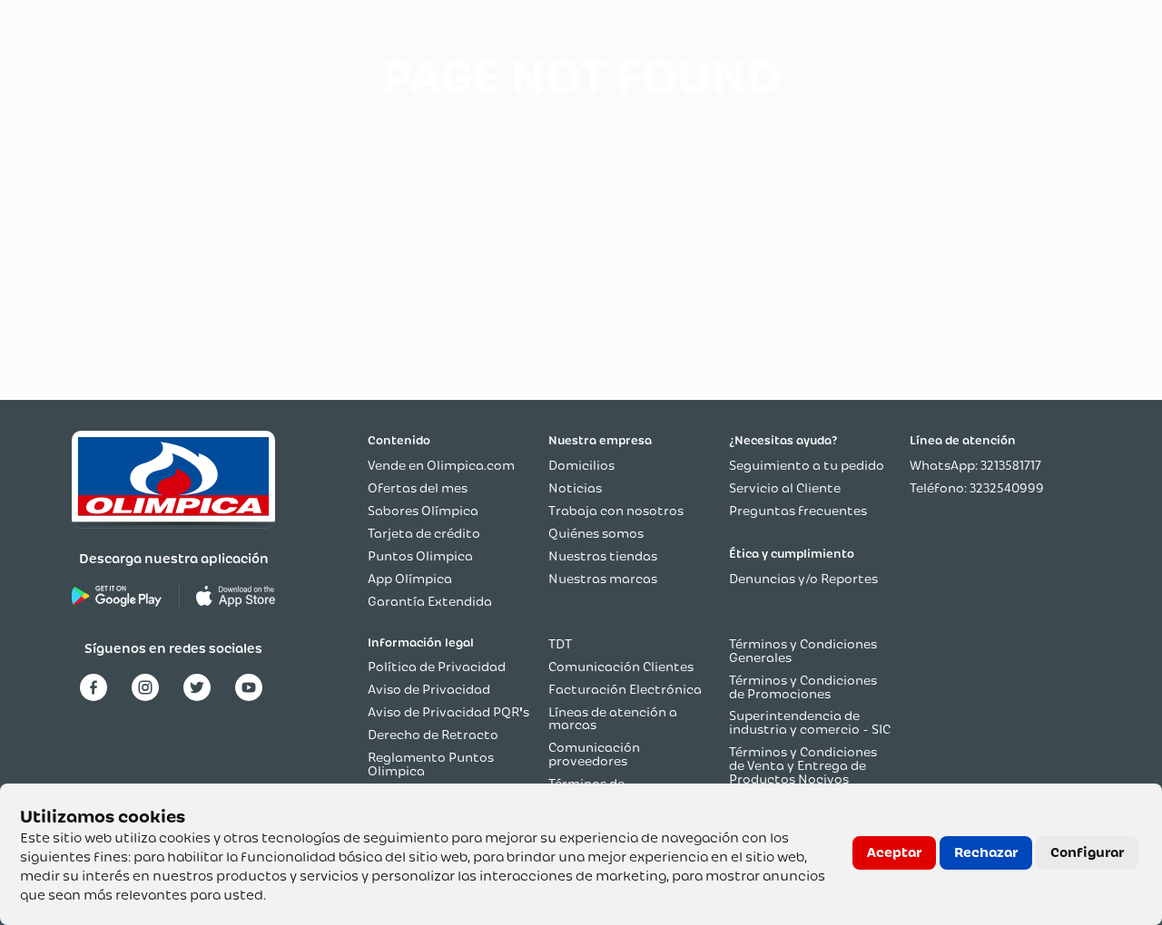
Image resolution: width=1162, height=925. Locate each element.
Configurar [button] (1087, 852)
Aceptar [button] (894, 852)
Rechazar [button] (986, 852)
